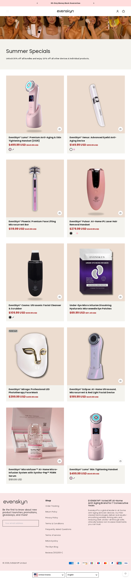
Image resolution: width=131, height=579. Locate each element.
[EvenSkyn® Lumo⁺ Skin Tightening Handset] (96, 436)
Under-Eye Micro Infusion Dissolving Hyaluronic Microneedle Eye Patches (91, 307)
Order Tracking (52, 506)
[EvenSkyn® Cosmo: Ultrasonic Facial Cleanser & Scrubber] (35, 272)
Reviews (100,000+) (54, 552)
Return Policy (51, 511)
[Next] (93, 3)
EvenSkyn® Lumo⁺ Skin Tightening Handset (94, 469)
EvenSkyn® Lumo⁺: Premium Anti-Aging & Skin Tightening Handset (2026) (35, 139)
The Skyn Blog (51, 547)
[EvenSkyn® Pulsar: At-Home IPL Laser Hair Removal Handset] (96, 188)
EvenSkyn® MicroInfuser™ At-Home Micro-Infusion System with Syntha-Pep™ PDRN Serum (33, 472)
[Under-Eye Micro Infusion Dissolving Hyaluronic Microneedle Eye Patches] (96, 272)
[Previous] (37, 3)
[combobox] (48, 574)
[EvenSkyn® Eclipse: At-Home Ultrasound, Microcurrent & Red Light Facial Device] (96, 356)
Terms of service (53, 535)
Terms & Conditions (54, 523)
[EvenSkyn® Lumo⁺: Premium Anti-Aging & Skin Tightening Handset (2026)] (35, 104)
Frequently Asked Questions (58, 529)
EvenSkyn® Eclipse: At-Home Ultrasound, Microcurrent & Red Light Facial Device (93, 391)
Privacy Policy (51, 517)
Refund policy (51, 541)
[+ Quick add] (59, 129)
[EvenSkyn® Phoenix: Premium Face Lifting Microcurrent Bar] (35, 188)
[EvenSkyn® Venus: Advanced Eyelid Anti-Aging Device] (96, 104)
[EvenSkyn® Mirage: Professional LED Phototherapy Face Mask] (35, 356)
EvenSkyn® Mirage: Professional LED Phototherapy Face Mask (29, 391)
